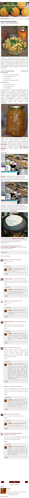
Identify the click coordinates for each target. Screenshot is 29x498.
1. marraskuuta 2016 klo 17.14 (18, 333)
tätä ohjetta (4, 144)
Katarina (6, 300)
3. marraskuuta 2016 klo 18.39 (18, 399)
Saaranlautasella (8, 278)
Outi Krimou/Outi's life (9, 321)
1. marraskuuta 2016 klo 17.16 (18, 364)
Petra (5, 347)
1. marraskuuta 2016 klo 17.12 (18, 289)
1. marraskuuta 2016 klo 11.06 (15, 300)
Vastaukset (8, 266)
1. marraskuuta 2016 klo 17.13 (18, 310)
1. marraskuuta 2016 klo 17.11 (18, 268)
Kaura (5, 414)
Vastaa (5, 263)
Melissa (6, 259)
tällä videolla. (13, 211)
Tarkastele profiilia (4, 496)
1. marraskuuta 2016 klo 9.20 (14, 259)
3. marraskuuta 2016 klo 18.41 (18, 446)
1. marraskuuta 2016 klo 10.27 (19, 278)
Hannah (6, 386)
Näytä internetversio (14, 484)
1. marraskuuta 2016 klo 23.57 (15, 386)
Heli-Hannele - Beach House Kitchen (13, 433)
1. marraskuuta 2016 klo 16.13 (14, 347)
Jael (9, 268)
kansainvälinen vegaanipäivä (8, 247)
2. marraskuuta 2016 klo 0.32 (13, 414)
